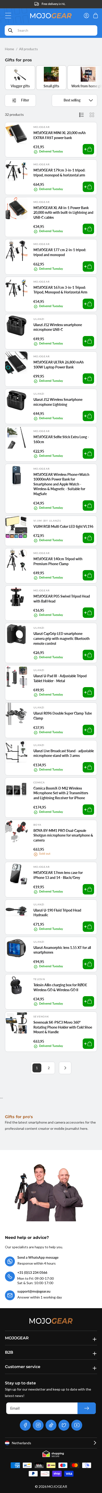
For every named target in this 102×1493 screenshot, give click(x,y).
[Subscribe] (87, 1408)
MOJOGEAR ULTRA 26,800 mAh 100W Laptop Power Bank (58, 364)
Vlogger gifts (20, 86)
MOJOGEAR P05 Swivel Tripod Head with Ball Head (61, 598)
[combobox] (51, 30)
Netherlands (21, 1443)
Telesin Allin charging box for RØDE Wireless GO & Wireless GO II (60, 987)
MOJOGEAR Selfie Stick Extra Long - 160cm (61, 439)
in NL (53, 4)
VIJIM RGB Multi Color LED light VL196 (63, 526)
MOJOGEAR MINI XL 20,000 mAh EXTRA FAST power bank (59, 135)
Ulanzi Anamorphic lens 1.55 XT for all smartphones (62, 950)
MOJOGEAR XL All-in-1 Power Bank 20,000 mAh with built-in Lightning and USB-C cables (63, 212)
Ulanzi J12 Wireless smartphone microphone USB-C (57, 327)
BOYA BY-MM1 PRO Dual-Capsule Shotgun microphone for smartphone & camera (63, 835)
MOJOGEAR (57, 1486)
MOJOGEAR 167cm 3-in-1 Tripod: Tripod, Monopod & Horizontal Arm (60, 289)
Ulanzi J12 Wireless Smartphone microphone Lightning (57, 402)
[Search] (10, 30)
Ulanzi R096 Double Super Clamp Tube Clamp (62, 715)
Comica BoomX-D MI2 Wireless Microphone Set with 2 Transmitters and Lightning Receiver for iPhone (60, 793)
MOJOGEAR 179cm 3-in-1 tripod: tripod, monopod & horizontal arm (59, 172)
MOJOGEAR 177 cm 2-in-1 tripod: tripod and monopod (59, 252)
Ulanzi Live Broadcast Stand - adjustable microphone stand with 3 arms (63, 753)
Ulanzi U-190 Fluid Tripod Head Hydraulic (57, 912)
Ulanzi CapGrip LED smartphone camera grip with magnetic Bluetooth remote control (61, 638)
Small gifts (51, 86)
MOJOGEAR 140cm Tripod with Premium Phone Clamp (57, 561)
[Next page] (65, 1067)
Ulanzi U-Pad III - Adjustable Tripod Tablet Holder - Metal (60, 678)
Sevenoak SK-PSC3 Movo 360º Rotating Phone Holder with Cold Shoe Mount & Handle (62, 1027)
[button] (9, 15)
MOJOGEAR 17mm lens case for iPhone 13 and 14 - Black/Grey (58, 875)
